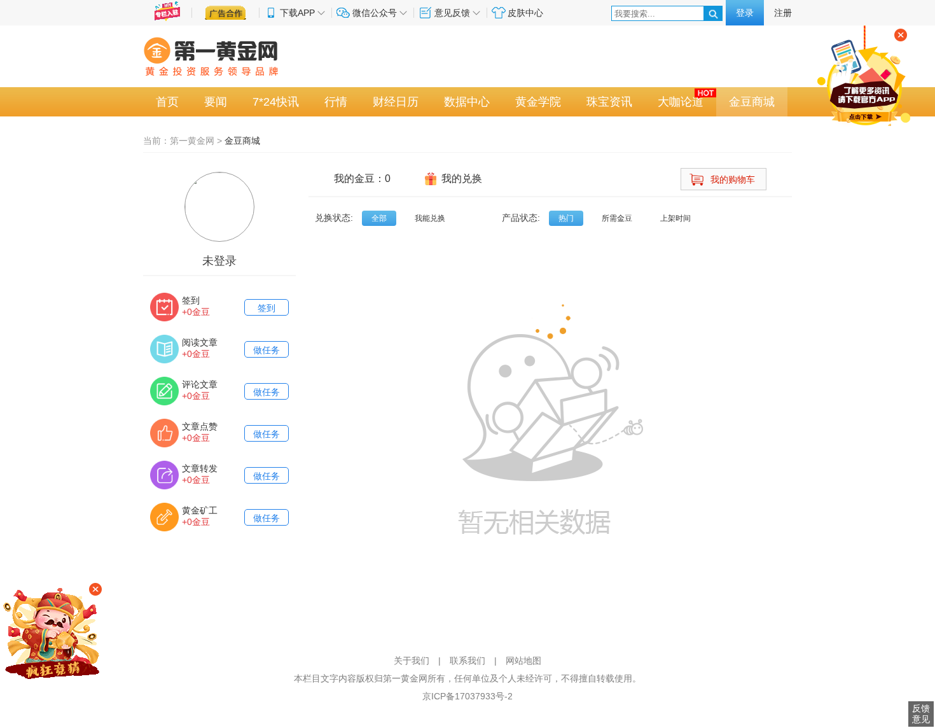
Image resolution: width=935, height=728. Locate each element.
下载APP (297, 13)
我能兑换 (430, 218)
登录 (745, 13)
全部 (379, 218)
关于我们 (411, 660)
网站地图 (523, 660)
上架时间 (675, 218)
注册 (783, 13)
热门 (566, 218)
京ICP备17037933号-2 (467, 696)
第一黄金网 (192, 141)
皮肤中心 (525, 13)
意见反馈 (452, 13)
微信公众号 (374, 13)
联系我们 (467, 660)
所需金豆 (617, 218)
